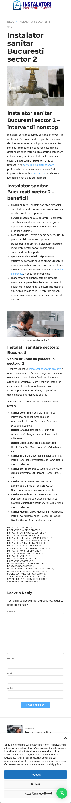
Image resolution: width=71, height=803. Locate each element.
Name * (10, 658)
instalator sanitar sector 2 (22, 558)
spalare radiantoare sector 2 (23, 581)
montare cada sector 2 (19, 566)
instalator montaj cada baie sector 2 (27, 548)
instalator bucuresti (18, 528)
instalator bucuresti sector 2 (23, 530)
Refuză (35, 784)
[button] (65, 738)
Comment (12, 611)
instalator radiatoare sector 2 (24, 553)
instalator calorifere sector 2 (24, 535)
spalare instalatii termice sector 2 (26, 579)
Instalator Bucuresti (34, 21)
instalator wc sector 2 (20, 561)
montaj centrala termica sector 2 (26, 564)
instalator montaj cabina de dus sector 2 (30, 546)
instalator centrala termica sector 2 (28, 540)
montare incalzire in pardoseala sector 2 (30, 569)
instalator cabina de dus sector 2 (25, 533)
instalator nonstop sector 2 (23, 551)
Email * (10, 673)
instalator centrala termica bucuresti (28, 538)
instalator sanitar (17, 556)
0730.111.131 (39, 173)
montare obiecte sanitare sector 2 (26, 571)
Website (11, 688)
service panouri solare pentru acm (26, 576)
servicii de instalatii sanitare (38, 164)
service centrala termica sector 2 (26, 574)
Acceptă (36, 774)
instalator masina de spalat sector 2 (27, 543)
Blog (10, 21)
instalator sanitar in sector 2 (45, 368)
